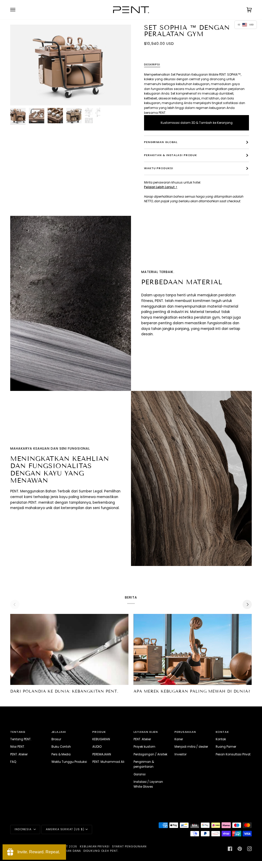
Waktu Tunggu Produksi (69, 762)
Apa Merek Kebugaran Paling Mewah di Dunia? (192, 691)
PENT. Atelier (19, 754)
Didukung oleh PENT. (100, 851)
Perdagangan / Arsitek (150, 754)
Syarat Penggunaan (129, 846)
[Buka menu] (18, 9)
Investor (180, 754)
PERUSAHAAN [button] (185, 732)
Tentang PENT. (20, 739)
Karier (178, 739)
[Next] (247, 604)
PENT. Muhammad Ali (108, 762)
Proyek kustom (144, 747)
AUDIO (97, 747)
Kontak (221, 739)
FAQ (13, 762)
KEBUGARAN (101, 739)
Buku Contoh (61, 747)
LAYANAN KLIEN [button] (146, 732)
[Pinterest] (239, 848)
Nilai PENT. (17, 747)
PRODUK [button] (99, 732)
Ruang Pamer (226, 747)
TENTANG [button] (17, 732)
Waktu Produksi (158, 168)
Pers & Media (61, 754)
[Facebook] (230, 848)
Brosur (56, 739)
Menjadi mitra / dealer (191, 747)
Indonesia (23, 829)
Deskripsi (152, 64)
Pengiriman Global (161, 142)
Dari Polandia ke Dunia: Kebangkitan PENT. (64, 691)
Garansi (140, 774)
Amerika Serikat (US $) (65, 829)
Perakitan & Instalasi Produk (170, 155)
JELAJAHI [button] (58, 732)
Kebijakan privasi (94, 846)
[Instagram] (249, 848)
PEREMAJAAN (101, 754)
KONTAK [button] (222, 732)
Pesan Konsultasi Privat (233, 754)
